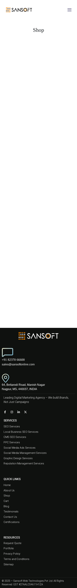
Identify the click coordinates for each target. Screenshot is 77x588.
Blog (6, 506)
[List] (43, 50)
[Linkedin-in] (18, 412)
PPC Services (12, 442)
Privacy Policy (12, 553)
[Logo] (19, 10)
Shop (7, 495)
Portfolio (9, 548)
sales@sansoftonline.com (18, 364)
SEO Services (12, 426)
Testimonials (11, 511)
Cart (6, 501)
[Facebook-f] (5, 412)
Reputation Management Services (24, 463)
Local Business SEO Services (21, 431)
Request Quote (12, 543)
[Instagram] (11, 412)
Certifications (11, 522)
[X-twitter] (25, 412)
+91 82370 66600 (13, 359)
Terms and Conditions (16, 559)
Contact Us (10, 516)
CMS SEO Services (15, 437)
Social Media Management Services (25, 453)
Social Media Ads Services (19, 447)
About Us (9, 490)
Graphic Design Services (18, 458)
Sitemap (8, 564)
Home (7, 485)
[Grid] (38, 50)
